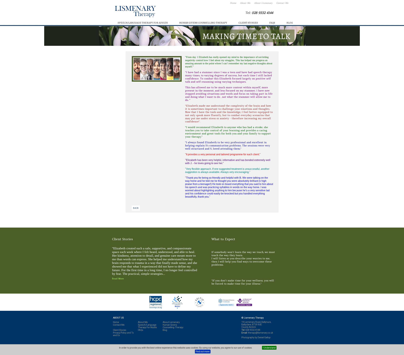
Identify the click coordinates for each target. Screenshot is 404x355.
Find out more (203, 351)
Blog (289, 22)
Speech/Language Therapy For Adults (143, 22)
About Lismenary (263, 3)
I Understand (269, 347)
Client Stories (248, 22)
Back (136, 208)
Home (233, 3)
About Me (245, 3)
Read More (118, 278)
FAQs (272, 22)
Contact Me (282, 3)
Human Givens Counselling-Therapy (203, 22)
